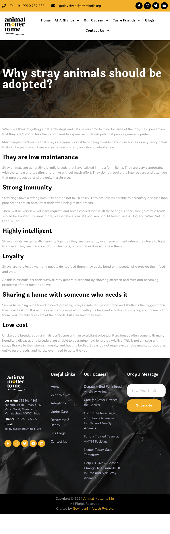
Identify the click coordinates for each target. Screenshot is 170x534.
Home (45, 20)
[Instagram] (147, 5)
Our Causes (93, 20)
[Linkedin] (41, 443)
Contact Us (94, 30)
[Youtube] (164, 5)
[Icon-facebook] (8, 443)
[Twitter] (155, 5)
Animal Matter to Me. (98, 498)
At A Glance (64, 20)
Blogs (149, 20)
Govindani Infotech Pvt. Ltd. (93, 508)
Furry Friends (123, 20)
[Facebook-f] (139, 5)
